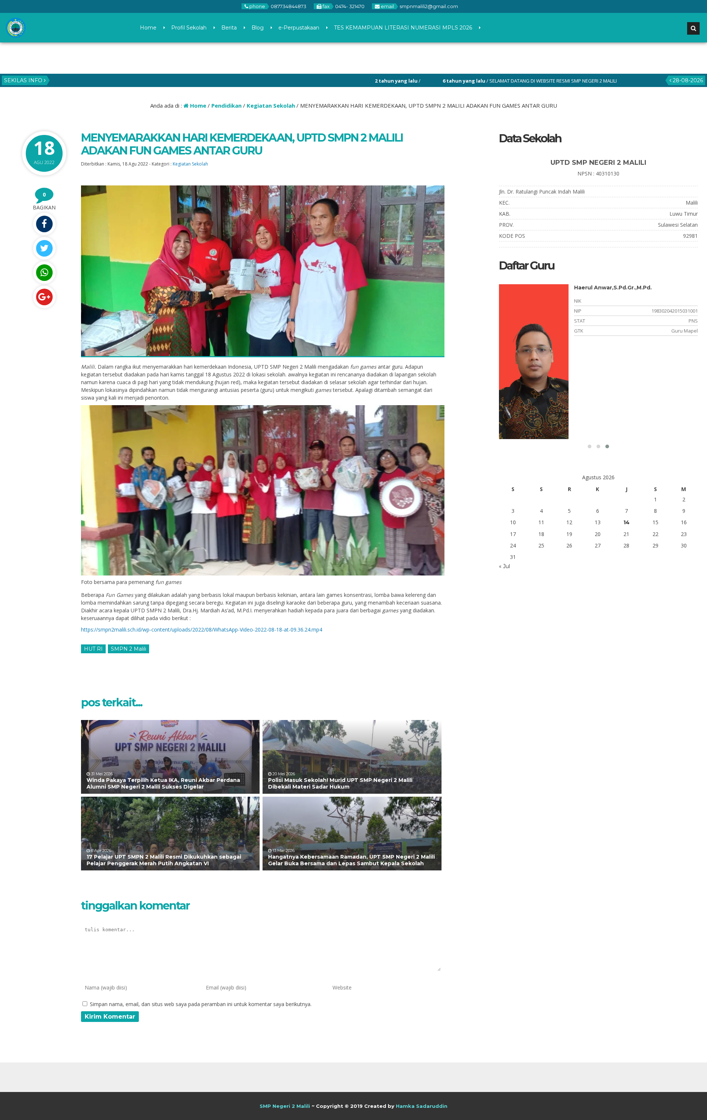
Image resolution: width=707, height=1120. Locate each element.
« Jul (504, 566)
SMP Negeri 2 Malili (285, 1106)
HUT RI (93, 649)
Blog (258, 27)
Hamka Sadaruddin (421, 1106)
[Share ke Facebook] (44, 224)
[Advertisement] (565, 652)
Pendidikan (226, 105)
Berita (229, 27)
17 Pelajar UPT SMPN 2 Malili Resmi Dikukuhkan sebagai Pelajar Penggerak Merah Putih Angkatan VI (164, 860)
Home (148, 27)
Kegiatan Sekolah (271, 105)
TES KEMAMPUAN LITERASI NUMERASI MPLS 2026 (403, 27)
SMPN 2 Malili (128, 649)
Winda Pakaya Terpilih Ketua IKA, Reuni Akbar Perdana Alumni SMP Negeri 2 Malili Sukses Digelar (163, 783)
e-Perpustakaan (298, 27)
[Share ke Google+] (44, 297)
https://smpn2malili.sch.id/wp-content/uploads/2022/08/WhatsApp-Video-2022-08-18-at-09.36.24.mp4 (201, 629)
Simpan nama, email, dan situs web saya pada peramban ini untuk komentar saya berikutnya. (201, 1004)
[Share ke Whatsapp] (44, 272)
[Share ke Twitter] (44, 248)
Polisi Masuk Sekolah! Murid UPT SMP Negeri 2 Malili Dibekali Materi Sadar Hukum (340, 783)
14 (626, 522)
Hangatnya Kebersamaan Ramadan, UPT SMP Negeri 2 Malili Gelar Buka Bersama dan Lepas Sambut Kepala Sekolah (351, 860)
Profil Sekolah (189, 27)
